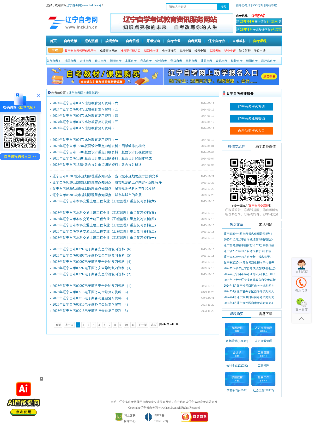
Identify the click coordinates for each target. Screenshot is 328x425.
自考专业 (174, 41)
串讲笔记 (92, 92)
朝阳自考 (252, 60)
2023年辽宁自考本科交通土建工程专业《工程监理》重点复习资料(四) (104, 219)
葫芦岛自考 (268, 60)
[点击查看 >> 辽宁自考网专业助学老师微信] (20, 148)
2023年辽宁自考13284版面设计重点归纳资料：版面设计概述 (97, 164)
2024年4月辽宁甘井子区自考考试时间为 (249, 291)
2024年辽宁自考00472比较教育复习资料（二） (87, 128)
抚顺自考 (115, 60)
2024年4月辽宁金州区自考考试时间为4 (248, 303)
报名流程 (91, 41)
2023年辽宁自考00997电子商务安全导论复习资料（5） (93, 255)
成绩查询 (112, 41)
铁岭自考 (237, 60)
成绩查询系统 (108, 50)
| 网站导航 (270, 5)
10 (126, 324)
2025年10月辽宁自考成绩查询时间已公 (248, 239)
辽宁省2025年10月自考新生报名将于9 (247, 257)
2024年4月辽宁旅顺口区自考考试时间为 (249, 297)
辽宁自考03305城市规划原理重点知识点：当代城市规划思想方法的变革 (105, 176)
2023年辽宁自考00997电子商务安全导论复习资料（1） (93, 286)
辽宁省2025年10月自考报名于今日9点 (247, 251)
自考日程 (132, 41)
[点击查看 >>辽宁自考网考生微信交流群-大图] (251, 202)
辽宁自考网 (76, 92)
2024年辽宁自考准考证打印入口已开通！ (250, 274)
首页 (53, 41)
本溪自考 (131, 60)
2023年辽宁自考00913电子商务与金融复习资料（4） (91, 304)
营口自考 (176, 60)
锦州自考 (161, 60)
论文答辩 (245, 50)
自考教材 (239, 41)
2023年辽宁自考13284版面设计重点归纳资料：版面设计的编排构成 (102, 158)
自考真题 (194, 41)
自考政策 (70, 41)
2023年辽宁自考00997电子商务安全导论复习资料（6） (93, 249)
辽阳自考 (206, 60)
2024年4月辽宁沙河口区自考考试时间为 (249, 285)
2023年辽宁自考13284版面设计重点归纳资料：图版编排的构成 (99, 146)
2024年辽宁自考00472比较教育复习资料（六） (87, 103)
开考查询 (153, 41)
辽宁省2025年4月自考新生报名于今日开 (249, 262)
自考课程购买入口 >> (20, 156)
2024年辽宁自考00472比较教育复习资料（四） (87, 115)
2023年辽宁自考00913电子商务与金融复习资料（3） (91, 311)
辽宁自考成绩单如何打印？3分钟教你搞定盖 (251, 245)
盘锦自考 (221, 60)
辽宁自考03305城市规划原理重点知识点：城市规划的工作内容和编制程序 (107, 182)
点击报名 (258, 15)
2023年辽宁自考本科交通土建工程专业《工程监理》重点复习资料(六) (104, 201)
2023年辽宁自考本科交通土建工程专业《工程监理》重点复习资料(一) (104, 238)
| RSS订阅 (257, 5)
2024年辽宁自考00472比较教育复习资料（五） (87, 109)
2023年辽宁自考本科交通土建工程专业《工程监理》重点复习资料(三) (104, 225)
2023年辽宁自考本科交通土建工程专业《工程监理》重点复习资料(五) (104, 213)
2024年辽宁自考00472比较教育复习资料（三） (87, 122)
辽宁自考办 (216, 41)
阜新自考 (191, 60)
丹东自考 (146, 60)
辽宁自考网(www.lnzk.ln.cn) (84, 5)
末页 (154, 324)
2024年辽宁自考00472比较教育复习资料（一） (87, 140)
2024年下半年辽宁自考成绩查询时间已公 (250, 268)
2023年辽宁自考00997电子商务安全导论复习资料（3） (93, 268)
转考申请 (200, 50)
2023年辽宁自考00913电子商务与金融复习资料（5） (91, 298)
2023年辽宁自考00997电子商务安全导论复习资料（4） (93, 262)
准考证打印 (169, 50)
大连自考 (85, 60)
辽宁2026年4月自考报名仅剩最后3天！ (248, 233)
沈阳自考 (70, 60)
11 (133, 324)
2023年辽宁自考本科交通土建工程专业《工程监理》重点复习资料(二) (104, 231)
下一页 (142, 324)
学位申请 (260, 50)
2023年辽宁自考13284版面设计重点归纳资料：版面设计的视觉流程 (102, 152)
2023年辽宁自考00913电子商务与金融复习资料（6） (91, 292)
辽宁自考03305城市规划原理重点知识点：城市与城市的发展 (97, 195)
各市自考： (54, 60)
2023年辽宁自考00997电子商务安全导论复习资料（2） (93, 274)
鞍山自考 (100, 60)
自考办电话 (243, 5)
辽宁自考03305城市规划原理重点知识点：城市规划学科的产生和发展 (104, 189)
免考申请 (185, 50)
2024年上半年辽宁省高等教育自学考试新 (250, 280)
